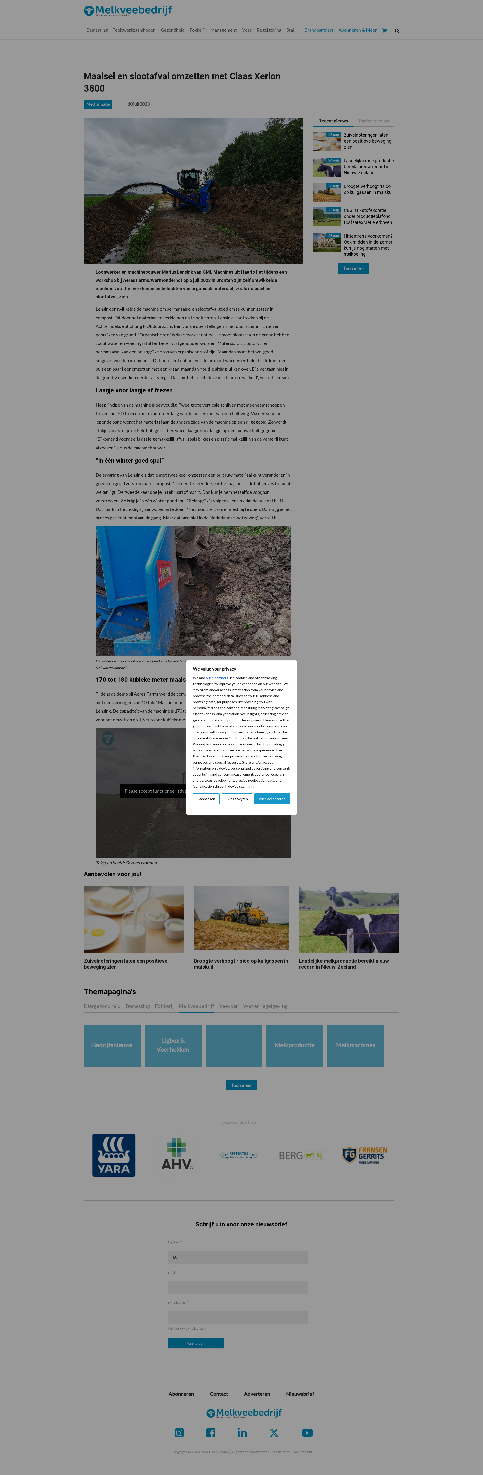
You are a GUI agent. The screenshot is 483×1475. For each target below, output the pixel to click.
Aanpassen (206, 799)
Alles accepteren (272, 799)
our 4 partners (217, 678)
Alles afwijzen (237, 799)
